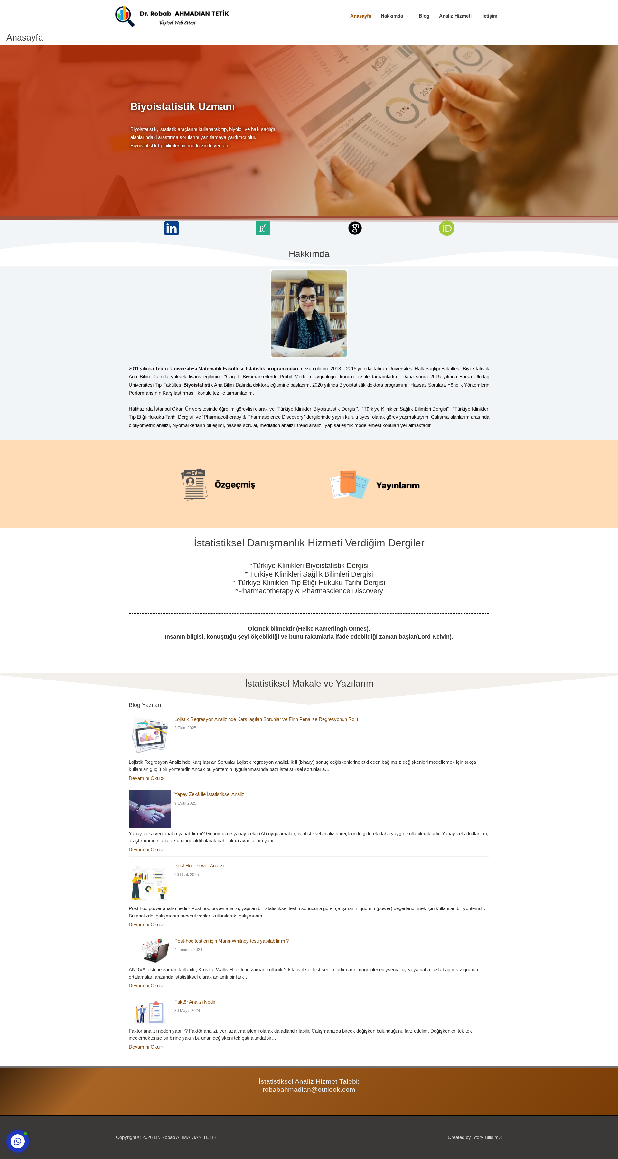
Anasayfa (360, 16)
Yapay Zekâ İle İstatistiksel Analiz (209, 794)
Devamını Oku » (146, 778)
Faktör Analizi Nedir (194, 1002)
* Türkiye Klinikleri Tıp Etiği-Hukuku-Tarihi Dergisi (309, 583)
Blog (424, 16)
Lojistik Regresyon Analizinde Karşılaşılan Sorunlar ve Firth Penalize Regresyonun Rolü (266, 719)
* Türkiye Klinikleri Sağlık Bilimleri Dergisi (309, 574)
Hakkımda (392, 16)
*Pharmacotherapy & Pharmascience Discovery (309, 591)
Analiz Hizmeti (455, 16)
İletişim (489, 16)
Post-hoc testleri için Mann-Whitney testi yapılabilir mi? (231, 941)
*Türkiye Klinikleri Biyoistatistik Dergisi (309, 565)
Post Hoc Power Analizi (199, 865)
